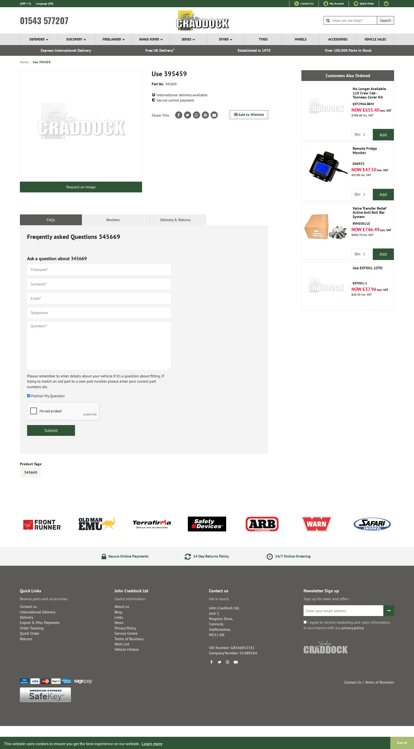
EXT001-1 (367, 275)
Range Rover (149, 39)
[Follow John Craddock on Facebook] (211, 662)
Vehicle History (127, 649)
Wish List (122, 644)
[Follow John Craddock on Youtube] (235, 662)
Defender (37, 39)
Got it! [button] (402, 743)
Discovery (74, 39)
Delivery (26, 617)
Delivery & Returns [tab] (175, 219)
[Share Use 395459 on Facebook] (178, 115)
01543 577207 (44, 20)
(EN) (44, 3)
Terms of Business (129, 638)
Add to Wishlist (251, 114)
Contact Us (307, 3)
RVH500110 (369, 216)
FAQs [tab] (51, 219)
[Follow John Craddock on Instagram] (227, 662)
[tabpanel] (144, 339)
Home (24, 62)
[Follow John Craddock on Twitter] (219, 662)
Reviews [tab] (113, 219)
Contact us (28, 606)
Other (224, 39)
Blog (118, 612)
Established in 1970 (254, 50)
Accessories (337, 39)
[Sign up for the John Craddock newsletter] (388, 610)
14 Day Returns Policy (210, 556)
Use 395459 (42, 62)
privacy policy (352, 627)
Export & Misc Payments (40, 622)
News (119, 622)
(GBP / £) (25, 3)
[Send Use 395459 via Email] (214, 115)
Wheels (300, 39)
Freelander (112, 39)
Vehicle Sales (375, 39)
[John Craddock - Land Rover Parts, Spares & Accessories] (207, 20)
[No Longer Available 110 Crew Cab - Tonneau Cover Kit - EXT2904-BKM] (326, 107)
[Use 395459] (81, 124)
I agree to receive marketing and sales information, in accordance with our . (347, 625)
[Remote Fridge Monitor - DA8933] (326, 167)
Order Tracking (32, 628)
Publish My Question (48, 395)
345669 (30, 472)
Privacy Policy (125, 628)
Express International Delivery (66, 50)
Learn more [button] (152, 744)
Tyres (263, 39)
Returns (26, 638)
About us (122, 606)
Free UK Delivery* (159, 50)
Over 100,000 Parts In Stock (348, 50)
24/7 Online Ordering (292, 556)
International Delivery (37, 612)
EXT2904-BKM (369, 96)
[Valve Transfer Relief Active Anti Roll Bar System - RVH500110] (326, 227)
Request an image (81, 186)
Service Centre (126, 633)
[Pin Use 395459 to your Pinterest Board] (205, 115)
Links (119, 617)
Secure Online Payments (128, 556)
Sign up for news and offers (326, 598)
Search (385, 20)
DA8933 (365, 156)
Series (186, 39)
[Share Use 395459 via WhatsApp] (196, 115)
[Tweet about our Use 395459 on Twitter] (187, 115)
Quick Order (366, 3)
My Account (336, 3)
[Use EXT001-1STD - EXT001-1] (326, 286)
